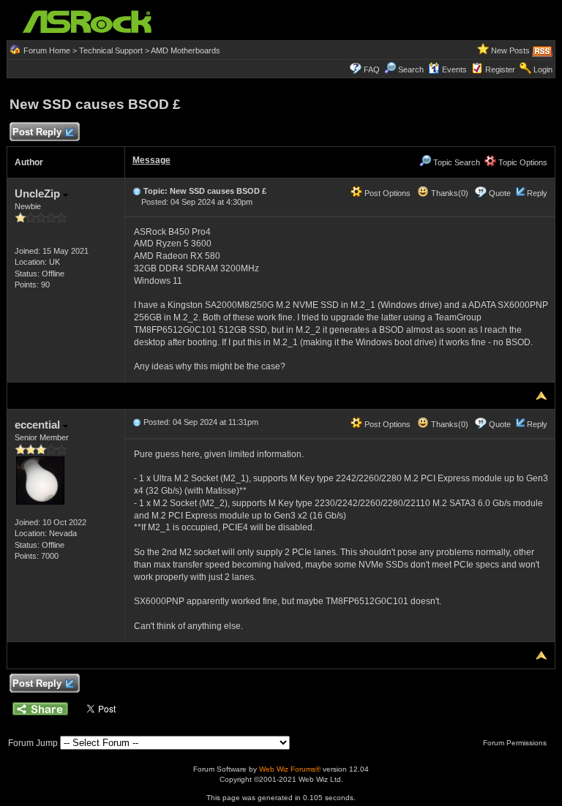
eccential (39, 424)
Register (500, 69)
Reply (537, 193)
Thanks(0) (448, 193)
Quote (500, 193)
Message (151, 160)
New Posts (510, 50)
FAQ (372, 69)
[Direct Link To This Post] (136, 191)
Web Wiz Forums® (290, 769)
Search (411, 69)
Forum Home (46, 50)
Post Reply (37, 132)
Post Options (386, 193)
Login (542, 69)
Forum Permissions (516, 743)
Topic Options (521, 162)
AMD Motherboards (185, 50)
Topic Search (455, 162)
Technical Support (111, 50)
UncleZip (39, 193)
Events (454, 69)
